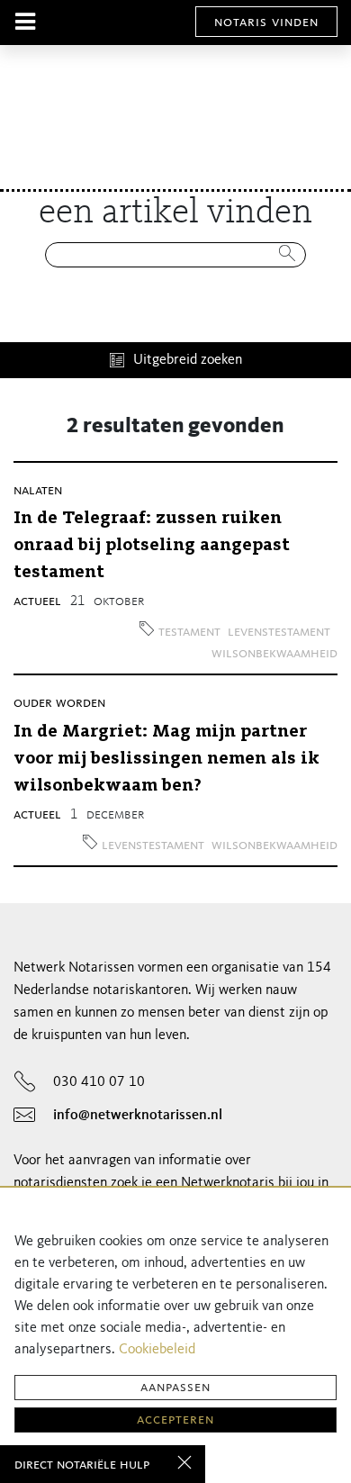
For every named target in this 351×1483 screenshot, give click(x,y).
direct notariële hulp (81, 1465)
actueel (37, 601)
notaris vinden (266, 22)
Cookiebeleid (157, 1350)
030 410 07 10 (99, 1082)
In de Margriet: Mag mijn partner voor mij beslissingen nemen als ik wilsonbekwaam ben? (167, 759)
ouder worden (59, 703)
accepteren (175, 1420)
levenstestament (279, 632)
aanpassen (175, 1387)
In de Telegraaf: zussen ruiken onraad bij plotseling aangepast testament (152, 546)
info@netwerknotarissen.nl (137, 1115)
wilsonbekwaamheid (275, 654)
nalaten (38, 491)
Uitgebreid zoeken (187, 360)
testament (189, 632)
